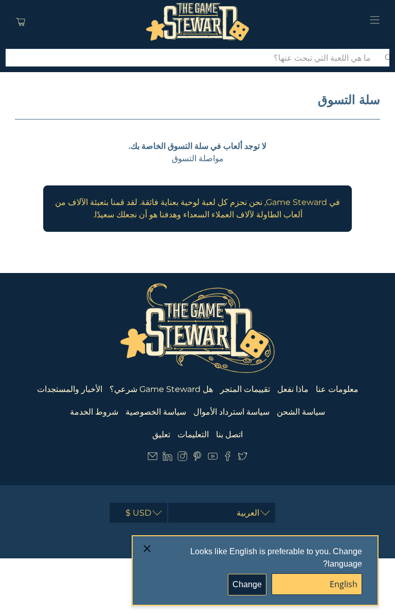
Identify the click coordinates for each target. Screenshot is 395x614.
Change (247, 584)
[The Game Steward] (197, 22)
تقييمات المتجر (245, 389)
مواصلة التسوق (198, 158)
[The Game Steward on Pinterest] (197, 458)
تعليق (161, 434)
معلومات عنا (337, 389)
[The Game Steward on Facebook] (227, 458)
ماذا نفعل (293, 389)
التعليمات (193, 434)
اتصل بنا (229, 434)
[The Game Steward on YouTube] (213, 458)
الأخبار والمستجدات (69, 389)
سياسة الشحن (301, 412)
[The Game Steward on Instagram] (182, 458)
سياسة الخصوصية (155, 412)
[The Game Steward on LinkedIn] (167, 458)
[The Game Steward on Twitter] (242, 458)
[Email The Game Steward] (152, 458)
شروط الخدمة (94, 412)
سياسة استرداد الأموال (231, 412)
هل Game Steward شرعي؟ (161, 389)
